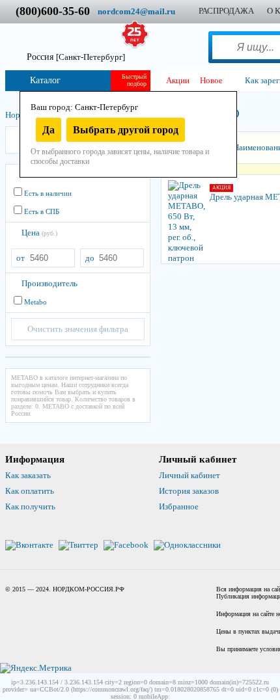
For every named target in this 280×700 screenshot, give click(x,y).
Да (48, 129)
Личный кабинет (189, 475)
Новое (211, 80)
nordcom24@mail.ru (136, 11)
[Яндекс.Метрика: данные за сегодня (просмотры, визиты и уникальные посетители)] (36, 668)
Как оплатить (29, 491)
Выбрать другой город (125, 129)
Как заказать (28, 475)
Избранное (179, 506)
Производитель (49, 283)
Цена (39, 232)
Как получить (30, 506)
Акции (177, 80)
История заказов (189, 491)
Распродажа (226, 11)
